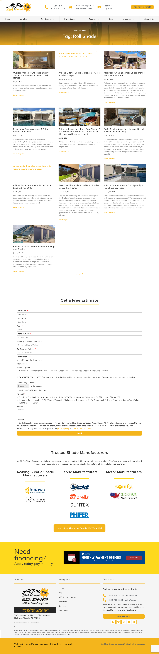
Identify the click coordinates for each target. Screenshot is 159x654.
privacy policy (63, 428)
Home (7, 19)
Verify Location (23, 357)
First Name (22, 311)
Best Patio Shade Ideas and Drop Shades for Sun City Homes (79, 186)
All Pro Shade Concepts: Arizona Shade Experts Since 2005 (32, 186)
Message (21, 406)
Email (19, 326)
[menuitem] (61, 588)
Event (109, 400)
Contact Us (149, 19)
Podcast (58, 400)
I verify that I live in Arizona (30, 360)
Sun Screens (46, 19)
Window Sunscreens (59, 371)
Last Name (22, 318)
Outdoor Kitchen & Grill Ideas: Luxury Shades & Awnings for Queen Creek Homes (31, 75)
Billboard (105, 397)
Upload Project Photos (26, 383)
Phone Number (23, 334)
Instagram (43, 397)
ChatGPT (116, 397)
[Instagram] (123, 622)
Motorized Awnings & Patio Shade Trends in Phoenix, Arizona (124, 74)
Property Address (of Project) (29, 341)
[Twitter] (118, 622)
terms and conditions (83, 428)
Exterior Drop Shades (80, 371)
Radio (90, 397)
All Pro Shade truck (96, 400)
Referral (20, 394)
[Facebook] (113, 622)
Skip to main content (5, 1)
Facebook (32, 397)
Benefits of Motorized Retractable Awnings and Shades (34, 247)
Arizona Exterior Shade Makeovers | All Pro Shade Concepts (79, 74)
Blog (111, 19)
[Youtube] (129, 622)
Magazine (80, 397)
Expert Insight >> (18, 95)
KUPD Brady (24, 403)
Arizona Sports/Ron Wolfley (127, 400)
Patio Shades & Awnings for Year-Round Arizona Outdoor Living (124, 130)
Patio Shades (70, 19)
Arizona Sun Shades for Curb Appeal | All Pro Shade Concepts (124, 186)
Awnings (24, 19)
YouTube (59, 397)
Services (92, 19)
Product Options (24, 367)
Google (22, 397)
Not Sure (96, 371)
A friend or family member (30, 400)
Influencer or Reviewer (75, 400)
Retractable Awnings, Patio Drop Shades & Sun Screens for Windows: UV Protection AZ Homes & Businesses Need (79, 131)
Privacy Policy (56, 644)
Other (105, 371)
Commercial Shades (38, 371)
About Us (127, 19)
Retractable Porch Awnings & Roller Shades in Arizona (30, 130)
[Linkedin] (134, 622)
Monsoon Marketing (39, 644)
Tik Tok (69, 397)
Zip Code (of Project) (26, 349)
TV (97, 397)
